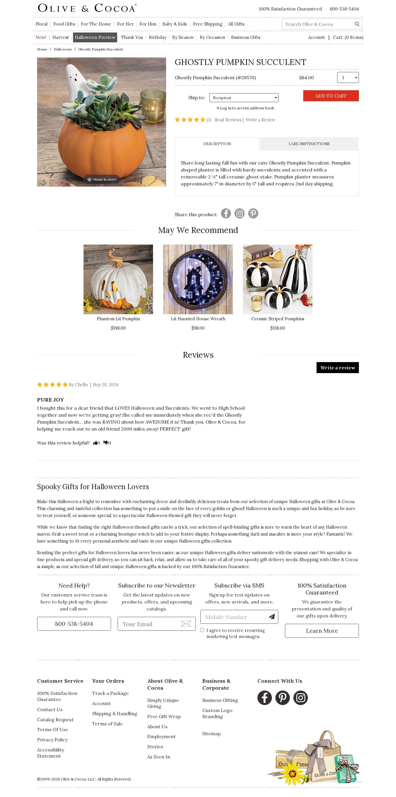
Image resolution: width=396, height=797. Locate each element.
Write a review (337, 368)
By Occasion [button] (212, 37)
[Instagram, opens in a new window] (300, 698)
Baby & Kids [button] (174, 24)
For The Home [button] (96, 24)
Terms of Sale (107, 723)
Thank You (132, 37)
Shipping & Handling (114, 713)
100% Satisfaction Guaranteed (290, 9)
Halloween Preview (95, 37)
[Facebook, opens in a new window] (264, 698)
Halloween (63, 49)
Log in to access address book (246, 108)
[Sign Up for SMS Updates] (272, 617)
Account (317, 37)
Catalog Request (55, 719)
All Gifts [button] (236, 24)
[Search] (357, 23)
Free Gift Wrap (164, 716)
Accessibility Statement (50, 753)
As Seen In (158, 757)
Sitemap (211, 733)
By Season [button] (183, 37)
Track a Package (110, 693)
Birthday (157, 37)
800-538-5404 (344, 9)
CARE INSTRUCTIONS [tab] (309, 143)
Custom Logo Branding (217, 713)
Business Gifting (220, 700)
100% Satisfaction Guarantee (220, 566)
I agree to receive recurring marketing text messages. (235, 633)
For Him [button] (148, 24)
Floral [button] (42, 24)
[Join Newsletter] (186, 623)
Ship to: (196, 97)
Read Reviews (230, 119)
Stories (155, 746)
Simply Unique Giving (163, 703)
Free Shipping (207, 24)
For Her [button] (125, 24)
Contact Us (50, 709)
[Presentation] (226, 213)
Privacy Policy (52, 739)
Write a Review (260, 119)
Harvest (60, 37)
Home (42, 49)
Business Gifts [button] (245, 37)
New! (41, 37)
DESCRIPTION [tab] (217, 143)
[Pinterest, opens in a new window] (282, 698)
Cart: (348, 37)
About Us (157, 726)
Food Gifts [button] (64, 24)
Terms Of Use (52, 729)
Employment (161, 736)
